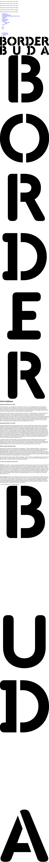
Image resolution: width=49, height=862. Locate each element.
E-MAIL (4, 35)
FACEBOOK (5, 32)
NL (3, 26)
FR (3, 28)
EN (3, 27)
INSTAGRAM (5, 34)
